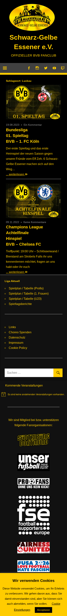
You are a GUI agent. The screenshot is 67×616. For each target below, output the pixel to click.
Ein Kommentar (33, 124)
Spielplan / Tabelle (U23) (25, 298)
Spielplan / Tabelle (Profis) (26, 288)
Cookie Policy (18, 347)
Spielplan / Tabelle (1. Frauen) (29, 293)
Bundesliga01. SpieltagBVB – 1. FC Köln (22, 136)
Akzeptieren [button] (43, 610)
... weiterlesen (15, 174)
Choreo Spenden (20, 332)
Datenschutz (17, 337)
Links (12, 327)
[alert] (33, 394)
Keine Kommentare (34, 222)
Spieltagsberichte (20, 303)
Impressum (16, 342)
